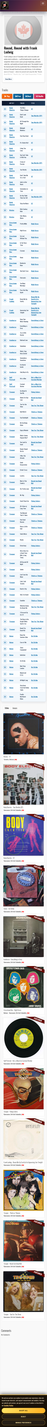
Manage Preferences (23, 1422)
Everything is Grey (37, 320)
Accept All (23, 1410)
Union (11, 636)
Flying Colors (35, 392)
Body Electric (12, 109)
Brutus (11, 210)
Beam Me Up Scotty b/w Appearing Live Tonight (36, 300)
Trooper (12, 392)
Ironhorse (12, 320)
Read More (8, 79)
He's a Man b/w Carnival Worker (36, 378)
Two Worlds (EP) (36, 115)
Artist (11, 103)
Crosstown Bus (13, 223)
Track (22, 103)
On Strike (34, 636)
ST (32, 109)
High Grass (35, 224)
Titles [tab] (7, 708)
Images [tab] (15, 708)
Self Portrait (12, 378)
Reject (23, 1416)
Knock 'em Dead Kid (36, 398)
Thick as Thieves (36, 412)
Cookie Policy (8, 1405)
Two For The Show (37, 405)
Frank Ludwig (11, 300)
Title (33, 103)
